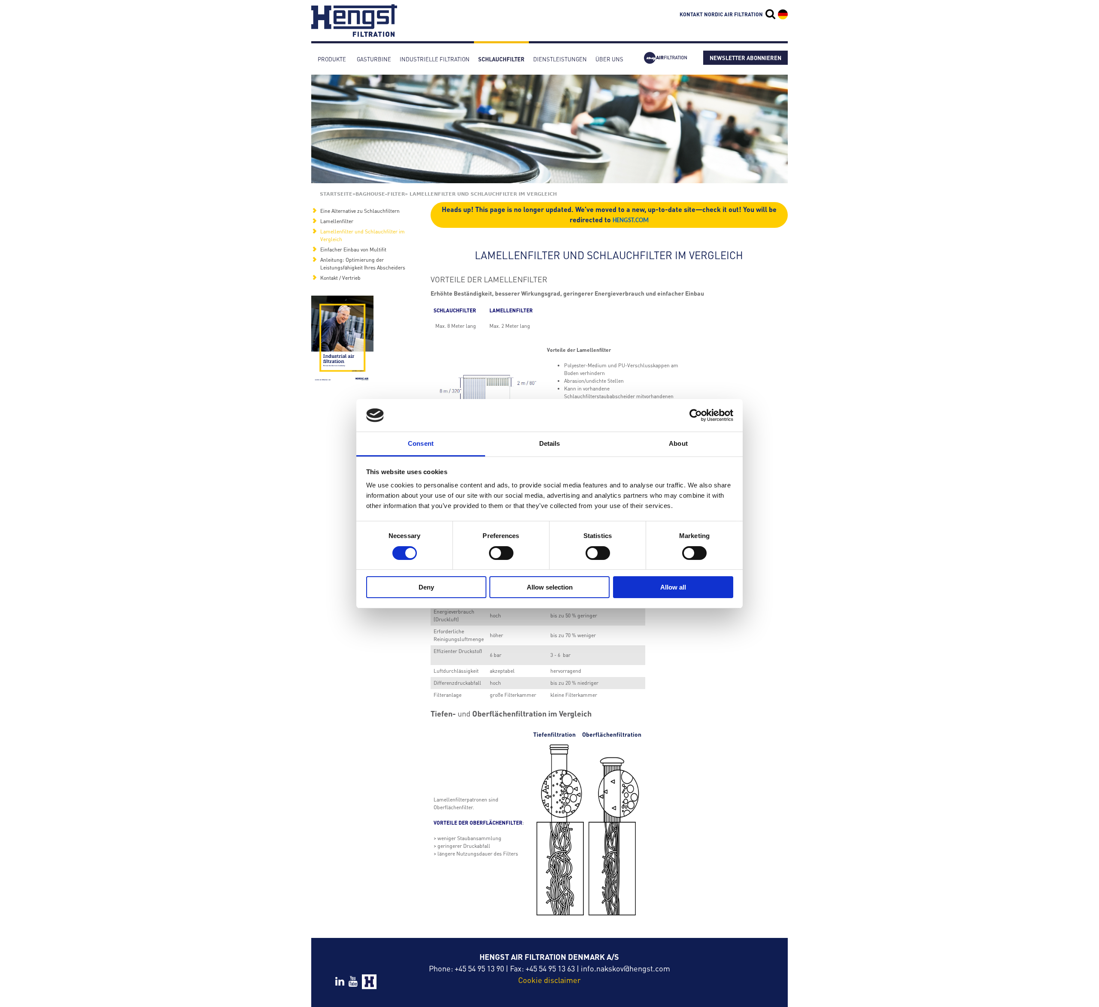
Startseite (336, 194)
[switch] (501, 553)
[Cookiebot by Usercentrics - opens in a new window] (695, 415)
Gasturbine (374, 59)
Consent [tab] (421, 443)
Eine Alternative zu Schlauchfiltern (360, 211)
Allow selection (550, 587)
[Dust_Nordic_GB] (342, 339)
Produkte (332, 59)
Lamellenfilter (336, 221)
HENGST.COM (631, 221)
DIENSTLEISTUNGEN (560, 59)
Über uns (609, 59)
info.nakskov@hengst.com (625, 968)
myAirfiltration (665, 59)
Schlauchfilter (501, 59)
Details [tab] (549, 443)
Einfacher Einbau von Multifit (353, 249)
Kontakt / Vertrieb (340, 278)
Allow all (673, 587)
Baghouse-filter (380, 194)
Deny (426, 587)
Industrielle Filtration (435, 59)
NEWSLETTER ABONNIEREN (745, 57)
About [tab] (678, 443)
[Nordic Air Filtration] (354, 33)
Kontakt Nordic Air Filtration (721, 14)
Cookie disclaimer (549, 980)
